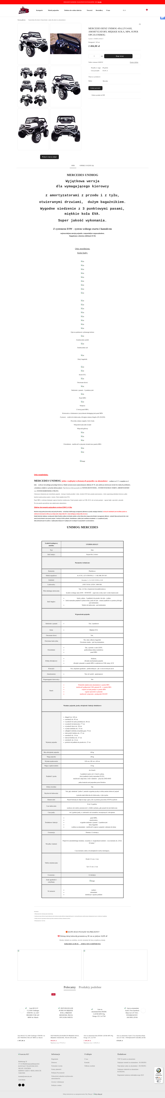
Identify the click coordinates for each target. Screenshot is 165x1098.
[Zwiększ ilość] (98, 56)
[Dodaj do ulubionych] (137, 56)
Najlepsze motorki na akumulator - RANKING (132, 1062)
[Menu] (162, 1068)
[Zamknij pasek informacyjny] (146, 2)
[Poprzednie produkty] (21, 1010)
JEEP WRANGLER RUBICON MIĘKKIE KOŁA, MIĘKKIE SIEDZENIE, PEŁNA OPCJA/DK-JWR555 (32, 1037)
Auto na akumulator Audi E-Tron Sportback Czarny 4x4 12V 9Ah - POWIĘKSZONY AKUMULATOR (131, 1036)
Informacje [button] (55, 1054)
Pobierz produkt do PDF (98, 95)
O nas (86, 1059)
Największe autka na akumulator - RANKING (131, 1066)
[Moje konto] (138, 10)
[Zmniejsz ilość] (90, 56)
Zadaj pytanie (95, 88)
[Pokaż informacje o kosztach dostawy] (109, 71)
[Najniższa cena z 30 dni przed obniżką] (47, 1043)
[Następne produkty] (143, 1010)
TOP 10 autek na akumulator (126, 1059)
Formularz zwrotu (56, 1066)
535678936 (21, 1080)
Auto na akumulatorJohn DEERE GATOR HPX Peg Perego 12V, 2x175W (65, 1036)
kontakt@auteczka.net (25, 1076)
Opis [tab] (73, 165)
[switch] (159, 1081)
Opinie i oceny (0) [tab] (87, 165)
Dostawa (54, 1062)
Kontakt (86, 1062)
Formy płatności (56, 1069)
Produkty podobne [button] (90, 987)
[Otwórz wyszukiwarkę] (134, 10)
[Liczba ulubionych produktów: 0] (142, 10)
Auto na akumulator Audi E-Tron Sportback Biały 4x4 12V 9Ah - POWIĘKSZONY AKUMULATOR (98, 1036)
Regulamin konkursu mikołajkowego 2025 (130, 1075)
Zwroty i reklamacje (57, 1082)
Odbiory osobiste (89, 1066)
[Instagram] (23, 1085)
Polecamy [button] (70, 987)
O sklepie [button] (88, 1054)
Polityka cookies (56, 1085)
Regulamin (54, 1059)
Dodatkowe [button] (121, 1054)
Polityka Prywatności (57, 1073)
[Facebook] (19, 1085)
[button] (40, 10)
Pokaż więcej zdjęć (49, 157)
